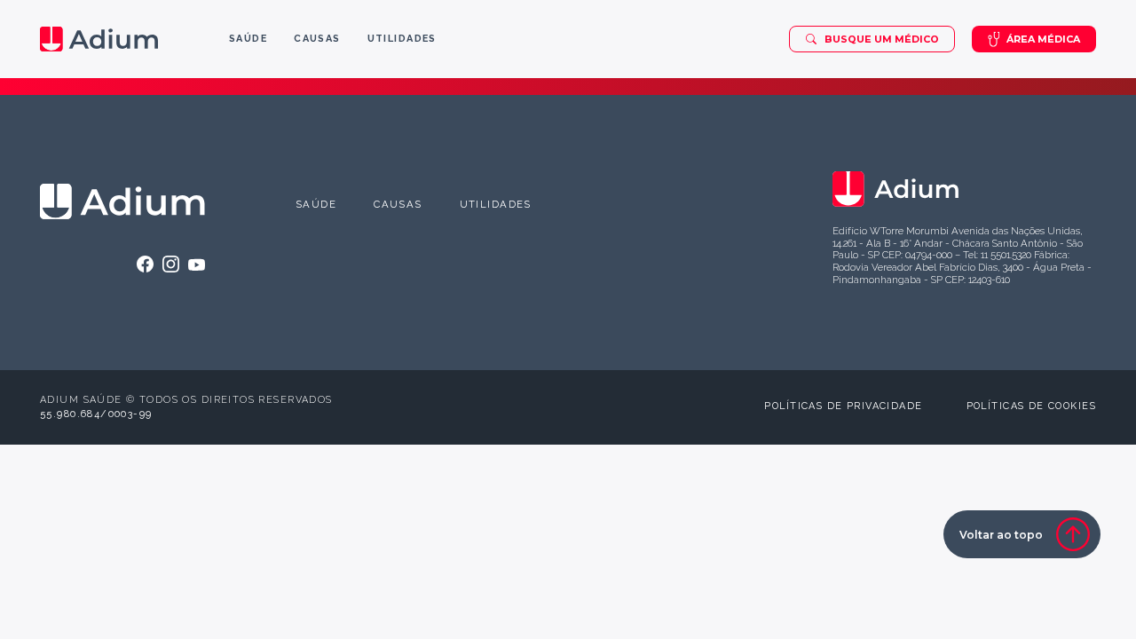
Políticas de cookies (1031, 406)
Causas (398, 204)
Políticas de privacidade (843, 406)
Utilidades (496, 204)
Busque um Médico (881, 39)
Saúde (316, 204)
